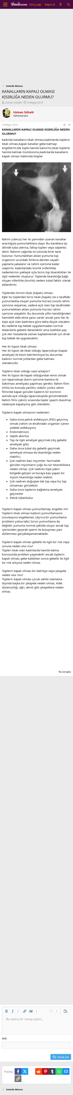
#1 (69, 124)
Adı (4, 1038)
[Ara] (68, 4)
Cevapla (66, 671)
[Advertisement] (36, 47)
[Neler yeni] (60, 4)
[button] (6, 1011)
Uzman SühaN (13, 102)
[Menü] (5, 4)
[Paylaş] (64, 125)
